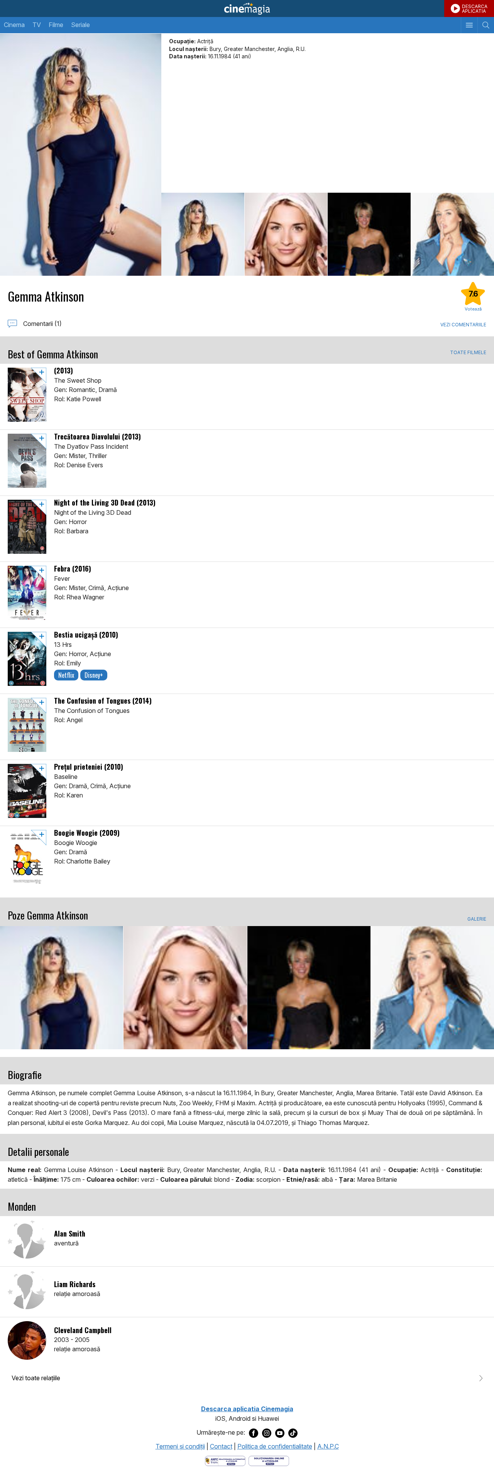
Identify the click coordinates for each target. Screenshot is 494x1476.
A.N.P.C (328, 1446)
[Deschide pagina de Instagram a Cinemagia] (266, 1433)
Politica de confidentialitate (274, 1446)
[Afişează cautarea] (485, 25)
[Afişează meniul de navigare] (469, 25)
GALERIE (476, 919)
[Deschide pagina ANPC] (225, 1460)
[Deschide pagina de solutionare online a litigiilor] (269, 1460)
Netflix (66, 675)
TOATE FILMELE (468, 352)
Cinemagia (247, 8)
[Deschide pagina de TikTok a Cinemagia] (293, 1433)
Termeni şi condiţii (180, 1446)
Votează (473, 309)
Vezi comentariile (463, 324)
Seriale (80, 25)
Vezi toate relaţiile (36, 1378)
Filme (56, 25)
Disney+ (94, 675)
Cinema (14, 25)
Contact (221, 1446)
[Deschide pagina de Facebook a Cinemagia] (253, 1433)
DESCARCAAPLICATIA (474, 8)
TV (36, 25)
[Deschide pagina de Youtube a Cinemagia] (279, 1433)
